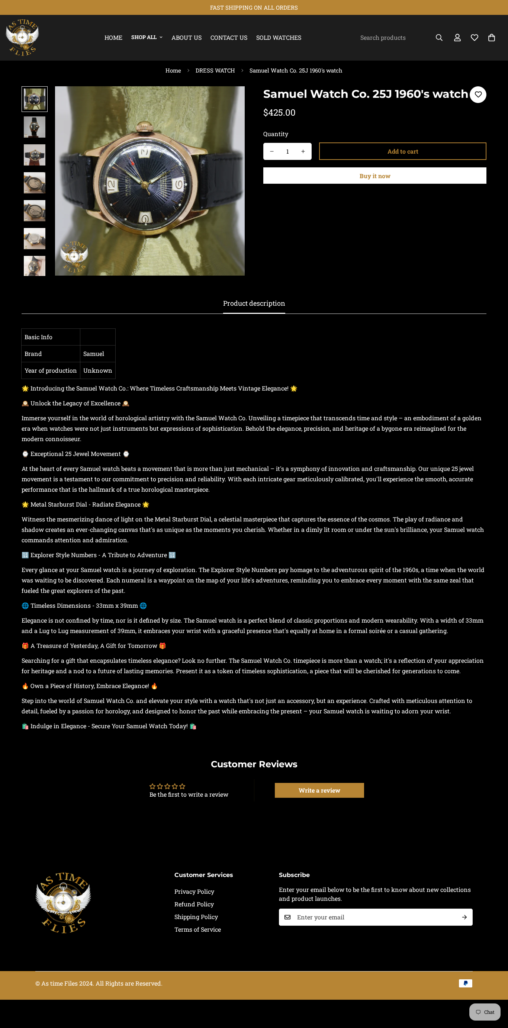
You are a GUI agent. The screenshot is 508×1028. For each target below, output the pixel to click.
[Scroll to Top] (493, 987)
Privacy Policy (194, 891)
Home (113, 37)
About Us (186, 37)
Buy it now (375, 176)
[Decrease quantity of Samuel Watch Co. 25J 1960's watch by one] (272, 151)
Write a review (319, 790)
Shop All (144, 37)
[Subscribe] (464, 917)
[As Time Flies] (22, 38)
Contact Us (228, 37)
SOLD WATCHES (278, 37)
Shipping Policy (196, 917)
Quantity (275, 134)
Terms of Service (197, 929)
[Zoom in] (229, 102)
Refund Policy (194, 904)
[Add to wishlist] (478, 94)
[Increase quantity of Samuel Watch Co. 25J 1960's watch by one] (303, 151)
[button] (491, 37)
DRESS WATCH (215, 70)
